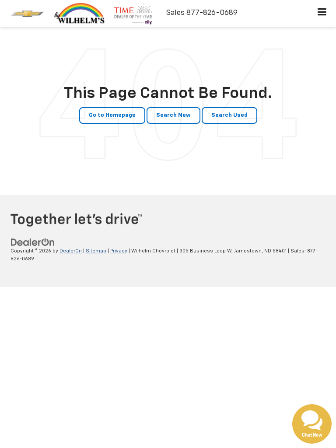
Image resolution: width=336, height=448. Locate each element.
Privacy (118, 250)
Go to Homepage (112, 115)
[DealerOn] (32, 242)
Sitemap (96, 250)
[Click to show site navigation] (322, 13)
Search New (173, 115)
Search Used (229, 115)
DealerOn (71, 250)
